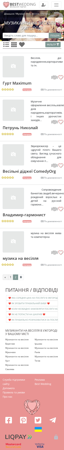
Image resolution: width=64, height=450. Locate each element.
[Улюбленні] (22, 46)
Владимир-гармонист (24, 214)
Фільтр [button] (52, 44)
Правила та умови (14, 392)
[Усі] (6, 46)
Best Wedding (43, 384)
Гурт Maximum (17, 83)
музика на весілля (21, 258)
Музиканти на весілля (27, 13)
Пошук (55, 35)
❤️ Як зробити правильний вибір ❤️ (29, 303)
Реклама (40, 379)
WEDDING (23, 4)
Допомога (9, 388)
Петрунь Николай (20, 127)
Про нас (7, 396)
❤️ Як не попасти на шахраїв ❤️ (26, 314)
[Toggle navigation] (43, 5)
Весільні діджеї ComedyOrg (29, 171)
